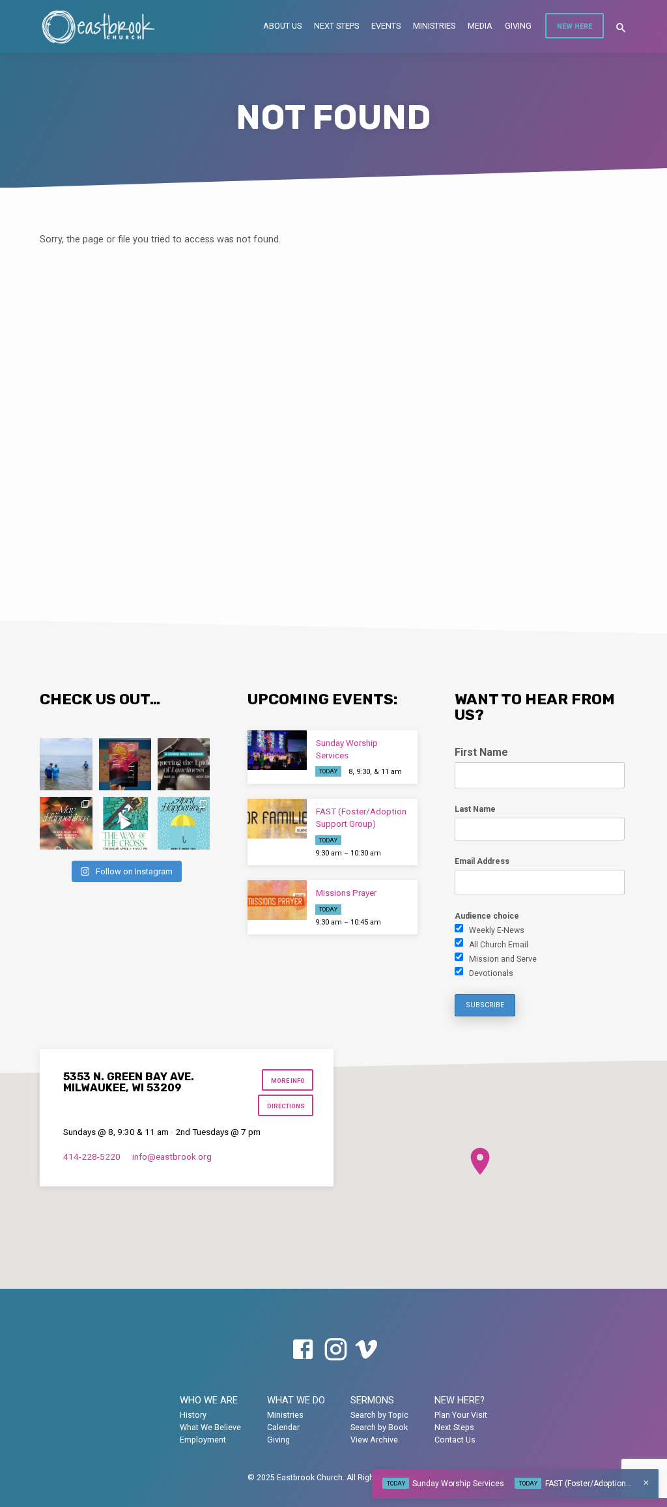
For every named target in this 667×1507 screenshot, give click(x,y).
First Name (481, 752)
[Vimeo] (366, 1350)
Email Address (482, 861)
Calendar (283, 1427)
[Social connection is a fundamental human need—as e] (184, 764)
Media (480, 26)
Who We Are (209, 1400)
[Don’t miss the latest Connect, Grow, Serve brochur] (125, 764)
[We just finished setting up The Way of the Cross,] (125, 823)
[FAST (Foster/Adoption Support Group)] (277, 819)
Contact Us (454, 1439)
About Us (282, 26)
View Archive (374, 1439)
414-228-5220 (92, 1156)
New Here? (459, 1400)
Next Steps (336, 26)
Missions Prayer (346, 893)
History (193, 1415)
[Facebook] (303, 1350)
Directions (286, 1106)
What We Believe (210, 1427)
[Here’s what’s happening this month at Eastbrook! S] (184, 823)
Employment (203, 1439)
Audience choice (487, 916)
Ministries (434, 26)
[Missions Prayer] (277, 900)
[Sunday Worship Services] (277, 750)
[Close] (646, 1482)
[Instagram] (335, 1350)
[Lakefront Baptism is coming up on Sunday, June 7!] (66, 764)
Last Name (475, 809)
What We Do (296, 1400)
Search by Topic (379, 1415)
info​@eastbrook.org (172, 1156)
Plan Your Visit (460, 1415)
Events (386, 26)
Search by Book (379, 1427)
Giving (518, 26)
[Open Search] (621, 28)
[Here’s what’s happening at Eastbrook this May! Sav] (66, 823)
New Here (574, 26)
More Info (288, 1080)
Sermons (372, 1400)
